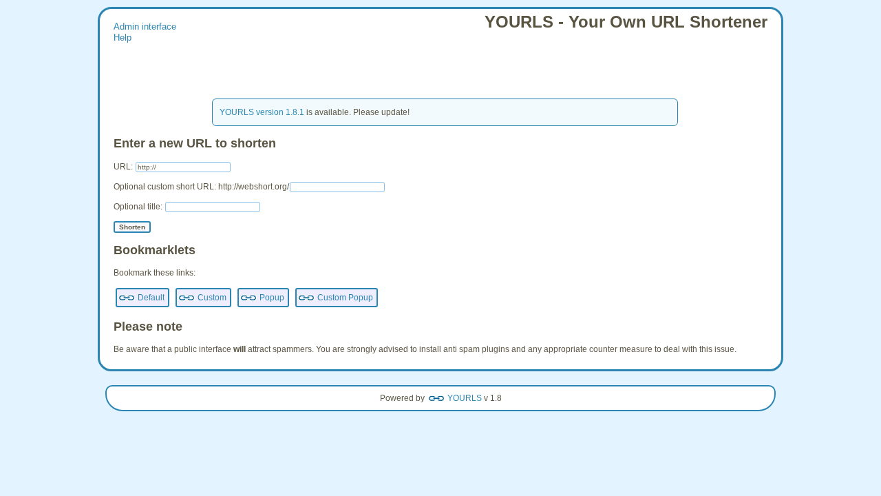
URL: (124, 167)
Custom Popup (345, 297)
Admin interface (145, 27)
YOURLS (464, 398)
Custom (212, 297)
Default (151, 297)
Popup (271, 297)
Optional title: (139, 206)
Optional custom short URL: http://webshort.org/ (201, 187)
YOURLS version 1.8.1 (262, 112)
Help (122, 38)
